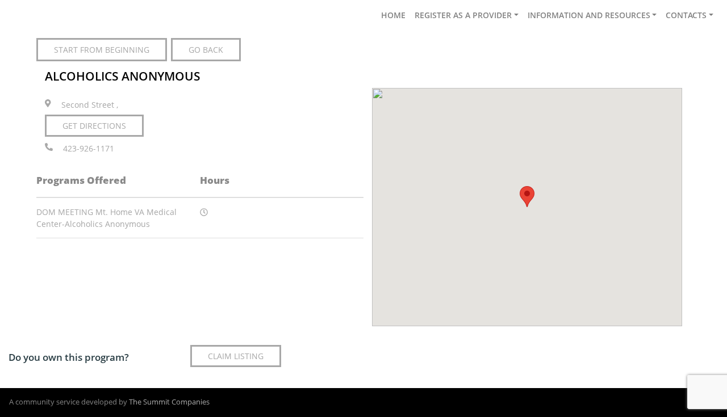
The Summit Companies (169, 402)
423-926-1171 (88, 149)
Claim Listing (236, 356)
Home (393, 15)
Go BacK (206, 49)
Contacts (686, 15)
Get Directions (94, 125)
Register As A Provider (463, 15)
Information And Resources (589, 15)
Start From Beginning (101, 49)
